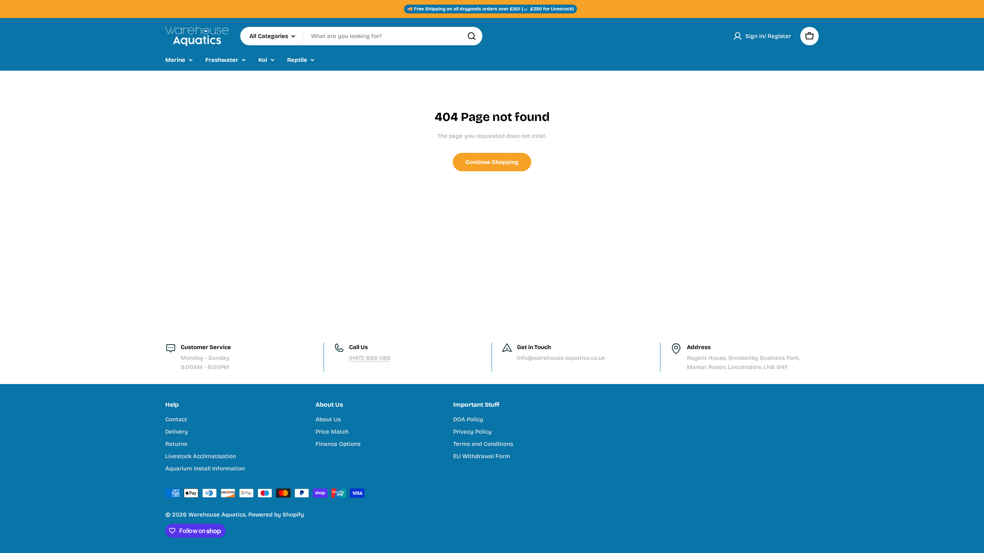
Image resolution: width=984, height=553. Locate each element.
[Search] (471, 36)
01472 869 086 (370, 357)
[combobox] (361, 36)
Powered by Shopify (276, 514)
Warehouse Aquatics (217, 514)
